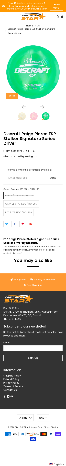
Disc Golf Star (21, 427)
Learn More (56, 6)
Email (6, 342)
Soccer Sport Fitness (40, 427)
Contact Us (10, 390)
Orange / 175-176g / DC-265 (21, 203)
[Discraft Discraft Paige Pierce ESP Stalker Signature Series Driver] (33, 72)
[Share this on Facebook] (15, 224)
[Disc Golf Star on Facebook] (4, 397)
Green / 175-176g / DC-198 (19, 195)
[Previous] (23, 106)
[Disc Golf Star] (33, 16)
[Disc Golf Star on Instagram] (8, 397)
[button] (57, 464)
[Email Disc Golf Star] (11, 397)
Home (29, 26)
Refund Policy (11, 379)
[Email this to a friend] (31, 224)
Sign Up (33, 358)
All (38, 26)
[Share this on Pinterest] (22, 224)
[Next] (42, 106)
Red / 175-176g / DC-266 (18, 212)
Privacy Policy (11, 382)
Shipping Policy (12, 375)
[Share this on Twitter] (6, 224)
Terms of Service (13, 386)
